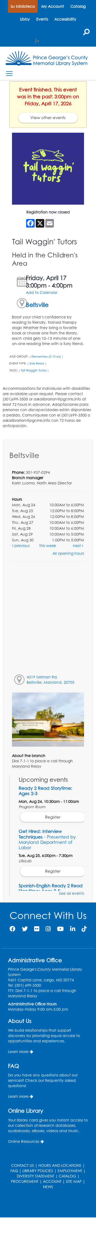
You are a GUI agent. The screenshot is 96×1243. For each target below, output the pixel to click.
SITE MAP (74, 1181)
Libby (25, 19)
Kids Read (37, 363)
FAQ (14, 1170)
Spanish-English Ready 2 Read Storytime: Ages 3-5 (51, 888)
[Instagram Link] (48, 928)
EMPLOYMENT (70, 1170)
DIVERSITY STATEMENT (35, 1176)
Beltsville (37, 304)
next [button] (77, 545)
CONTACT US (22, 1165)
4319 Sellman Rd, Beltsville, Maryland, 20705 (50, 680)
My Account (52, 6)
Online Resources (23, 1141)
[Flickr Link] (36, 928)
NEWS (48, 1186)
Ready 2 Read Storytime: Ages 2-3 (45, 790)
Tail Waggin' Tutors (33, 370)
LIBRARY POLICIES (37, 1170)
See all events (71, 893)
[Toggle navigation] (9, 73)
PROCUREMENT (24, 1181)
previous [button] (21, 545)
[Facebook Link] (12, 928)
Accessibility (65, 19)
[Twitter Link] (25, 928)
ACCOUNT (52, 1181)
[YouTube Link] (60, 928)
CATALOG (67, 1176)
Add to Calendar (41, 292)
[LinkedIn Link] (72, 928)
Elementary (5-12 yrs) (46, 356)
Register (53, 817)
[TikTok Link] (84, 928)
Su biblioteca (23, 6)
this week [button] (47, 545)
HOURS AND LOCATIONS (59, 1165)
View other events (48, 117)
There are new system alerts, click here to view (45, 1204)
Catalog (78, 6)
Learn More (18, 1051)
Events (42, 19)
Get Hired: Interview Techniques (47, 839)
